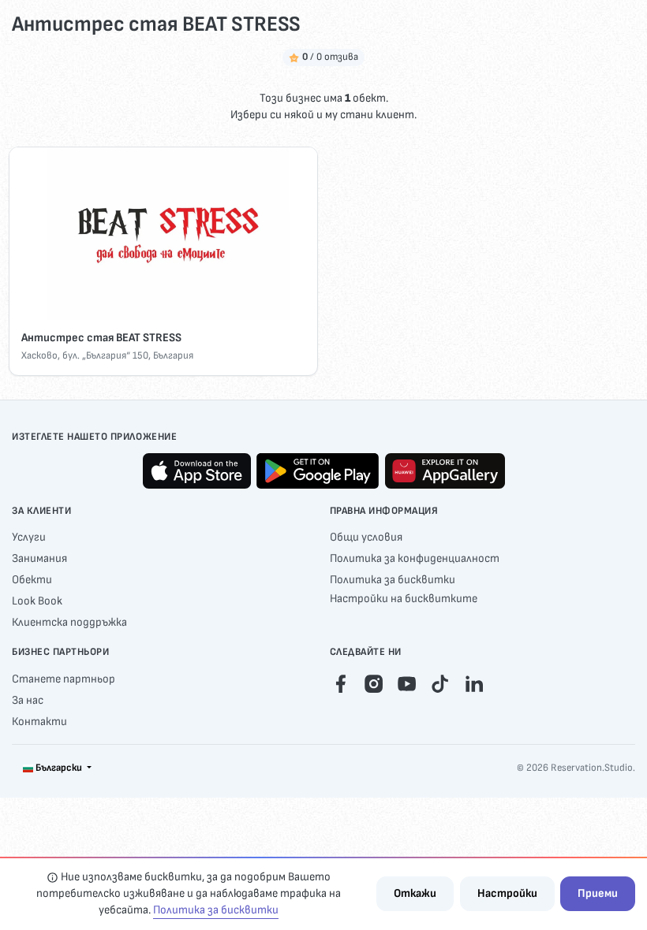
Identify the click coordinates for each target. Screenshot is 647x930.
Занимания (39, 558)
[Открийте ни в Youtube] (406, 683)
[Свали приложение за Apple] (197, 471)
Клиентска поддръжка (69, 622)
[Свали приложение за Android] (317, 471)
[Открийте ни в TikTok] (440, 683)
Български (58, 767)
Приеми (598, 893)
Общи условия (366, 537)
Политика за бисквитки (392, 579)
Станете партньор (63, 678)
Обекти (32, 579)
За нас (27, 700)
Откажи (415, 893)
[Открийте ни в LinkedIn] (473, 683)
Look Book (37, 600)
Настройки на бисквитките (403, 598)
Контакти (39, 721)
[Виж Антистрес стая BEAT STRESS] (162, 233)
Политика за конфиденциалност (414, 558)
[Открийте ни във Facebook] (340, 683)
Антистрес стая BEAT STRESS (101, 337)
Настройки (507, 893)
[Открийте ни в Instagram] (373, 683)
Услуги (29, 537)
